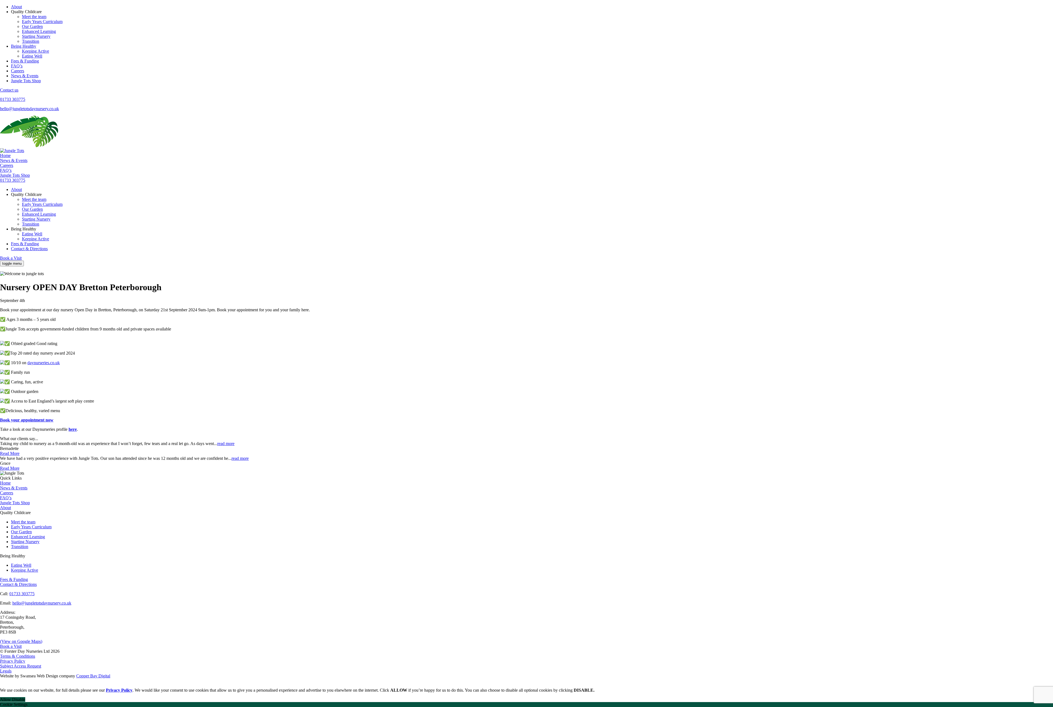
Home (5, 155)
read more (225, 443)
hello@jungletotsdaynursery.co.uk (29, 108)
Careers (17, 71)
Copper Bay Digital (93, 676)
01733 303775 (12, 99)
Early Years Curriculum (42, 21)
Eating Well (32, 56)
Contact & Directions (29, 248)
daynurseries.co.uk (43, 362)
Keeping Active (35, 51)
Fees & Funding (25, 61)
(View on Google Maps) (21, 641)
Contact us (9, 90)
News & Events (24, 75)
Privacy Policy (12, 661)
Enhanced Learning (39, 31)
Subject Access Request (20, 666)
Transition (30, 41)
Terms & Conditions (17, 656)
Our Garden (32, 26)
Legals (6, 671)
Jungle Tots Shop (26, 80)
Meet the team (34, 16)
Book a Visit (11, 258)
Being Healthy (23, 46)
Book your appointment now (26, 420)
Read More (9, 453)
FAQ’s (16, 66)
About (16, 6)
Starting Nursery (36, 36)
